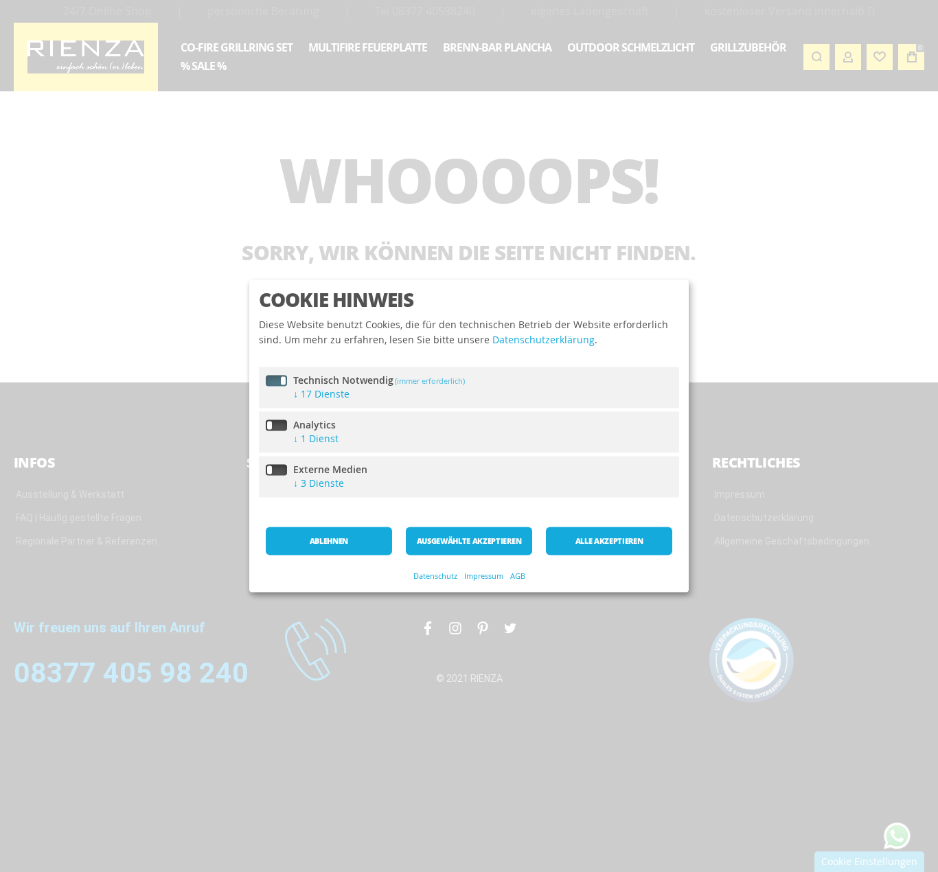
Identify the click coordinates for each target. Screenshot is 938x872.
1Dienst (316, 439)
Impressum (483, 576)
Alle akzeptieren (609, 541)
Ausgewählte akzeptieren (469, 541)
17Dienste (321, 394)
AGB (517, 576)
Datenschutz (435, 576)
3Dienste (318, 483)
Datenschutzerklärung (543, 339)
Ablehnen (329, 541)
